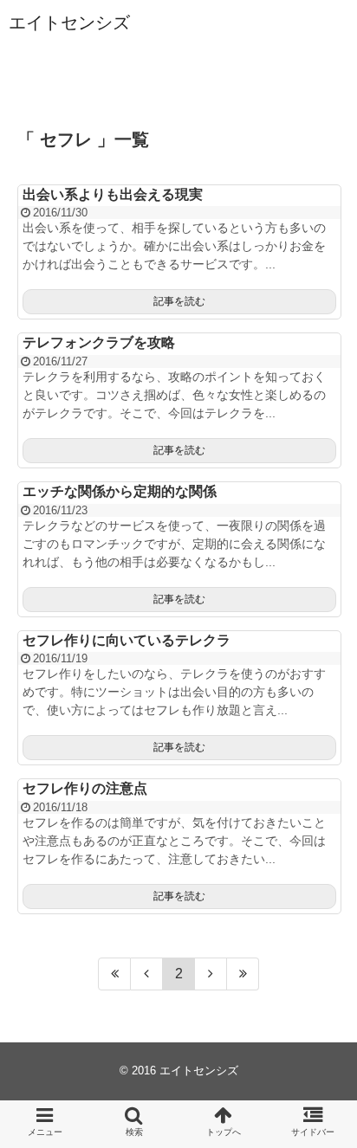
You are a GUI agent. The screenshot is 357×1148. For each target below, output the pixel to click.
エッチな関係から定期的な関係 (120, 491)
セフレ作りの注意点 (85, 788)
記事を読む (179, 301)
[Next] (211, 974)
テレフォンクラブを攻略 (99, 342)
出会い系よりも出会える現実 (113, 194)
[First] (114, 974)
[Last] (243, 974)
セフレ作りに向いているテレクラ (126, 640)
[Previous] (147, 974)
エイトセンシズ (69, 22)
